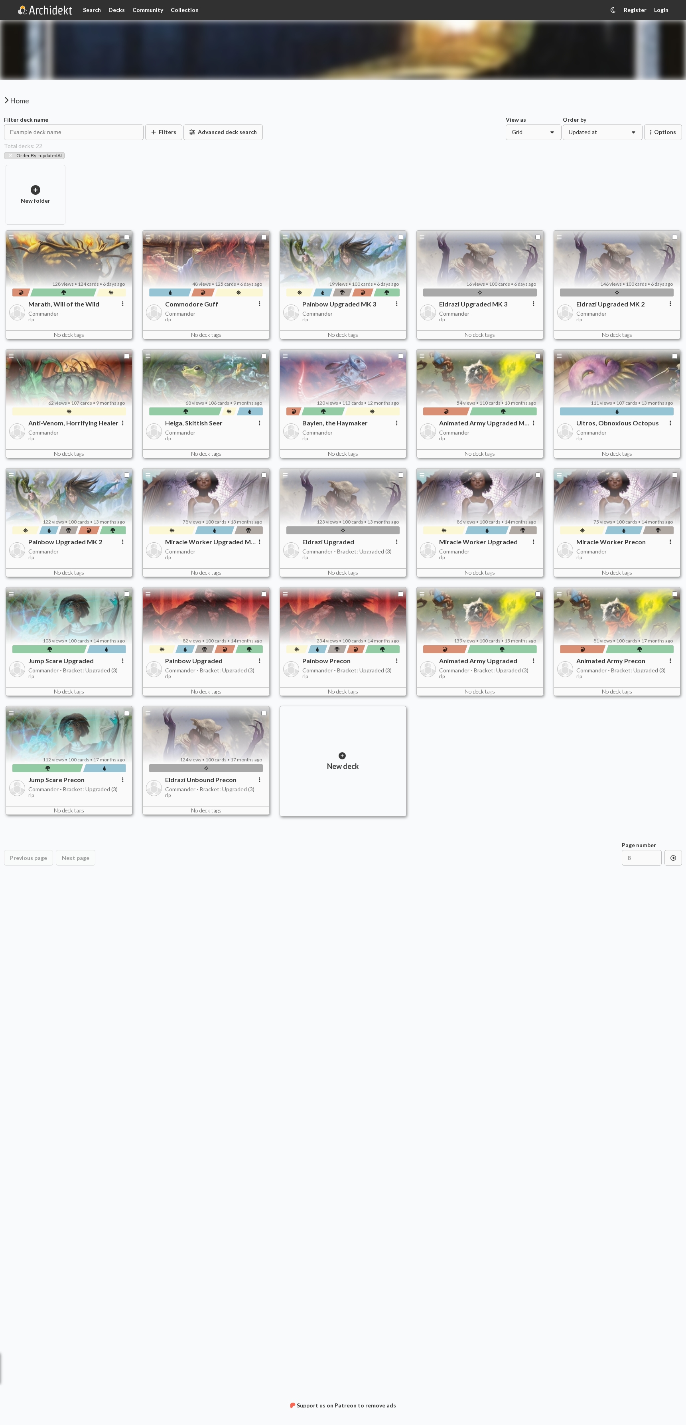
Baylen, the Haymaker (335, 423)
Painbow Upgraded (194, 660)
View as (516, 120)
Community (147, 9)
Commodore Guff (191, 304)
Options (665, 131)
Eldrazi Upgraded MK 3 (473, 304)
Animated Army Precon (610, 660)
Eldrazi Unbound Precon (201, 779)
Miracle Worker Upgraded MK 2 (210, 541)
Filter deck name (26, 120)
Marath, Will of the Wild (63, 304)
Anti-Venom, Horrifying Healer (73, 423)
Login (661, 9)
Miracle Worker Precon (611, 541)
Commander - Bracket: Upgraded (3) (347, 551)
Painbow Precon (326, 660)
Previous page (28, 857)
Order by (574, 120)
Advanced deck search (227, 131)
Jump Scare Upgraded (61, 660)
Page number (639, 845)
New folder (35, 200)
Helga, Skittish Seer (194, 423)
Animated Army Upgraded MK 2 (484, 423)
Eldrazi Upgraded (328, 541)
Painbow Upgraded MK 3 (339, 304)
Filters (167, 131)
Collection (185, 9)
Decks (116, 9)
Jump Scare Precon (56, 779)
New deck (343, 766)
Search (92, 9)
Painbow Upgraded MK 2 (65, 541)
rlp (31, 319)
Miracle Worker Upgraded (478, 541)
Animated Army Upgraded (478, 660)
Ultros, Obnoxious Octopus (617, 423)
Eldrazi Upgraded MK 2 (610, 304)
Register (635, 9)
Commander (43, 313)
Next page (75, 857)
